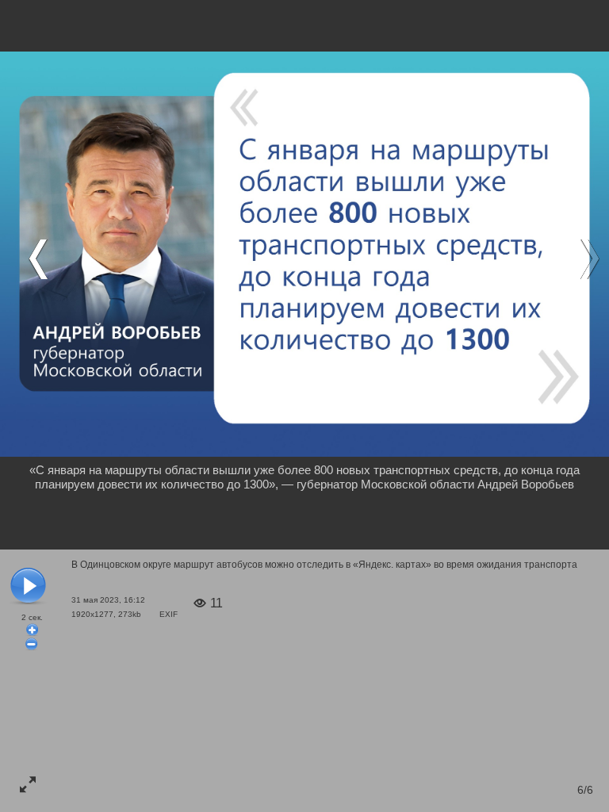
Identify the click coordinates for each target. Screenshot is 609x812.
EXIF (168, 614)
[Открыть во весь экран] (28, 784)
